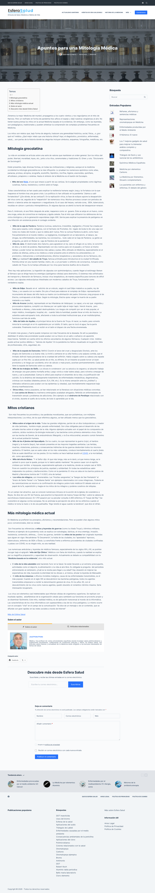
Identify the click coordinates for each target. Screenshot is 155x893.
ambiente (60, 834)
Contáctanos (141, 12)
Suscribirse (75, 684)
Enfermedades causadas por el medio (72, 831)
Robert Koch (61, 867)
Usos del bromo (63, 819)
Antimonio (60, 861)
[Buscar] (146, 3)
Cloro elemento (62, 875)
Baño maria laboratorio (66, 873)
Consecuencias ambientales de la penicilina (74, 837)
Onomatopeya (62, 849)
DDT (58, 864)
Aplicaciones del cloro (65, 840)
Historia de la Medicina (114, 12)
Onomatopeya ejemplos (66, 854)
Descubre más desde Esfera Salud (24, 109)
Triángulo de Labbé (64, 828)
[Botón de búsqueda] (145, 97)
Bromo (59, 858)
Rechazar (23, 886)
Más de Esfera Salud (16, 614)
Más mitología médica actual (22, 103)
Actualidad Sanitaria (70, 12)
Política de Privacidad (43, 3)
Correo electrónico (73, 716)
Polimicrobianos (63, 843)
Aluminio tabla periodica (66, 869)
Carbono (60, 852)
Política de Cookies (61, 3)
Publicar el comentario (46, 757)
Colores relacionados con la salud (70, 846)
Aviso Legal (29, 3)
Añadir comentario (45, 724)
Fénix (25, 182)
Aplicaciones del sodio (66, 825)
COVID (85, 453)
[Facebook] (143, 3)
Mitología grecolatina (18, 98)
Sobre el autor (16, 106)
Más (127, 12)
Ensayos (93, 54)
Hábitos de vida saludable (92, 12)
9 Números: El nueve (128, 135)
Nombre (40, 716)
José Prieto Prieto (36, 637)
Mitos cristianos (17, 101)
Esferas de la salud (64, 822)
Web (96, 716)
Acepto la (49, 745)
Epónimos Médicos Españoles (132, 163)
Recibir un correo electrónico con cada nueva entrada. (60, 750)
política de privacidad (52, 745)
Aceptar (11, 886)
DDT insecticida (63, 816)
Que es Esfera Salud (15, 3)
